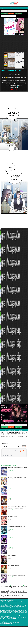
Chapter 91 (10, 498)
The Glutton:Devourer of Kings (14, 536)
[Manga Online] (14, 3)
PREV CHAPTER (4, 13)
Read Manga (9, 601)
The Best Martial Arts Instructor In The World (16, 575)
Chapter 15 (10, 488)
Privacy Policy (3, 600)
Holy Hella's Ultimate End (13, 496)
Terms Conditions (10, 600)
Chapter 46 (10, 537)
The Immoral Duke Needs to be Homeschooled (17, 477)
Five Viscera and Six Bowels (13, 565)
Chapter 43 (10, 529)
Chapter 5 (10, 567)
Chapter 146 (10, 470)
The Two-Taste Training (12, 516)
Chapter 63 (10, 478)
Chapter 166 (10, 547)
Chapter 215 (10, 557)
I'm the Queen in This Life (13, 555)
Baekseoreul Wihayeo (12, 430)
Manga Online (4, 430)
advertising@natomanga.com (6, 623)
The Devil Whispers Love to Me (14, 487)
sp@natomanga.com (6, 621)
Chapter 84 (10, 509)
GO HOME (11, 13)
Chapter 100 (10, 576)
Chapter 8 (10, 518)
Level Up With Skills (11, 545)
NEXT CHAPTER (18, 13)
